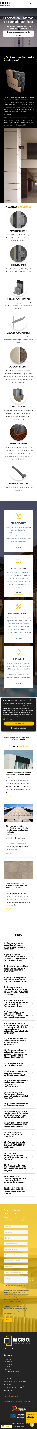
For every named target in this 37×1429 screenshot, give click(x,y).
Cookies (8, 1369)
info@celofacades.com (12, 1396)
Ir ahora (19, 547)
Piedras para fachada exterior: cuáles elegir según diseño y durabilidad (18, 885)
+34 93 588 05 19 (9, 1393)
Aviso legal (8, 1362)
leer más (9, 796)
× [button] (33, 700)
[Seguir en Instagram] (9, 1348)
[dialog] (18, 714)
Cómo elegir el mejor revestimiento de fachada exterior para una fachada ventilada (17, 829)
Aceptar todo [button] (19, 723)
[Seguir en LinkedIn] (5, 1348)
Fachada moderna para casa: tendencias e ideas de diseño (18, 774)
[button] (18, 728)
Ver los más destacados (18, 29)
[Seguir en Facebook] (12, 1348)
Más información (8, 719)
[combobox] (30, 700)
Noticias (8, 1359)
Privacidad (8, 1364)
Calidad (7, 1367)
